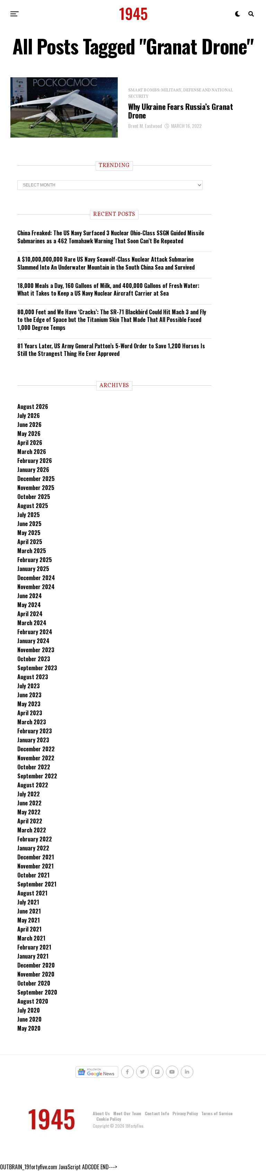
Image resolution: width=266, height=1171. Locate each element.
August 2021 (32, 893)
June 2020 (29, 1019)
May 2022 (29, 812)
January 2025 (33, 569)
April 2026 (29, 442)
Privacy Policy (185, 1113)
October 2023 (33, 659)
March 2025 (31, 551)
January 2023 (33, 740)
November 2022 (35, 758)
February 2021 (34, 947)
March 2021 (31, 938)
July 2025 (28, 514)
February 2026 (34, 460)
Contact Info (157, 1113)
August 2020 (32, 1001)
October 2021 (33, 875)
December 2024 (36, 578)
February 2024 (34, 632)
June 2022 (29, 803)
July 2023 (28, 686)
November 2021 (35, 866)
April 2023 (29, 713)
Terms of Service (216, 1113)
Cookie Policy (108, 1119)
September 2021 (36, 884)
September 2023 (37, 668)
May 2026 (29, 433)
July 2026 (28, 415)
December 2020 (36, 965)
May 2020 (29, 1028)
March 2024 (31, 623)
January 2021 (32, 956)
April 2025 (29, 542)
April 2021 (29, 929)
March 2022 (31, 830)
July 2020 (28, 1010)
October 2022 (33, 767)
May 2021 (28, 920)
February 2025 (34, 560)
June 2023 (29, 695)
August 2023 (32, 677)
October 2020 (33, 983)
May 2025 (29, 532)
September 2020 (37, 992)
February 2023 (34, 731)
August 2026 (32, 406)
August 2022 (32, 785)
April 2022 (29, 821)
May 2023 (29, 704)
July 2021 (28, 902)
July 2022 (28, 794)
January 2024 (33, 641)
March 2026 (31, 451)
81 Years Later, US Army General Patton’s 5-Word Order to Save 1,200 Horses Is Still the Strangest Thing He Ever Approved (111, 350)
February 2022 (34, 839)
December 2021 (35, 857)
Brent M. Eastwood (145, 125)
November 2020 (35, 974)
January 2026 (33, 469)
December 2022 (36, 749)
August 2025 (32, 505)
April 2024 (30, 614)
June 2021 (29, 911)
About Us (101, 1113)
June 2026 (29, 424)
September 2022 (37, 776)
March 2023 (31, 722)
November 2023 (35, 650)
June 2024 (29, 596)
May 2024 (29, 605)
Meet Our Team (127, 1113)
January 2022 (33, 848)
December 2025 (36, 478)
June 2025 (29, 523)
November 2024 (36, 587)
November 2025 (35, 487)
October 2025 (33, 496)
